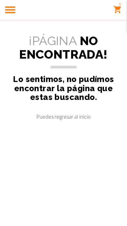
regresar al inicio (73, 116)
